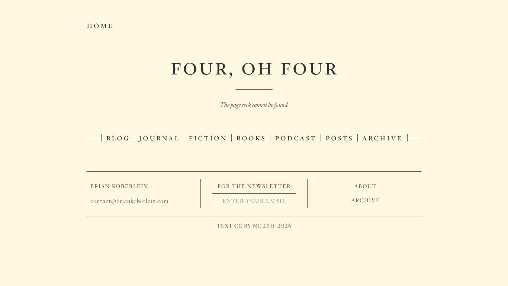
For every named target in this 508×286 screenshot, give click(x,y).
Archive (382, 137)
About (365, 186)
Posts (339, 137)
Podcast (295, 137)
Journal (159, 137)
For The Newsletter (254, 186)
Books (251, 137)
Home (100, 25)
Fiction (208, 137)
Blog (118, 137)
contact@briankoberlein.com (129, 201)
